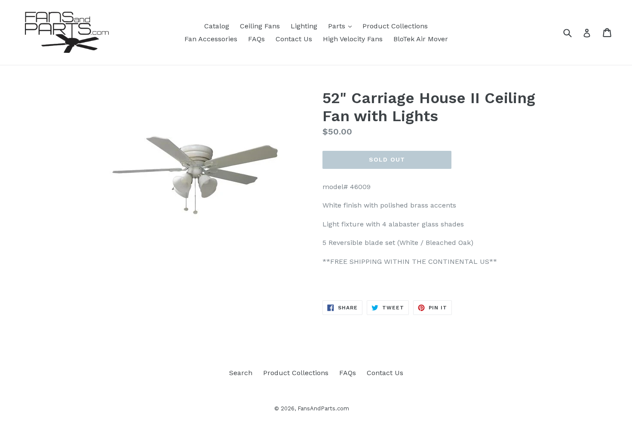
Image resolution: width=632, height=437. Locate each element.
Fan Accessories (210, 39)
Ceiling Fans (260, 26)
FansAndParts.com (323, 408)
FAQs (256, 39)
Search (240, 373)
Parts (342, 25)
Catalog (216, 26)
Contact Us (294, 39)
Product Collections (395, 26)
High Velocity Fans (353, 39)
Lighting (304, 26)
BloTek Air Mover (420, 39)
